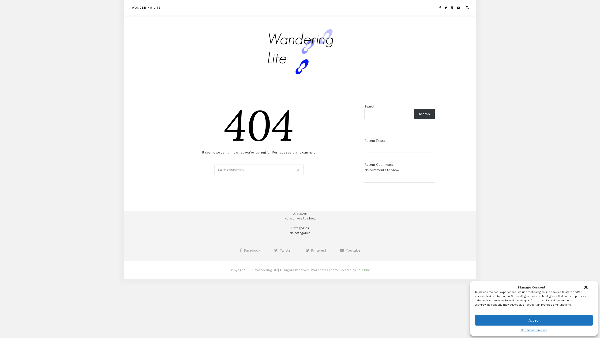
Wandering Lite (146, 7)
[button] (586, 287)
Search (369, 106)
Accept (534, 320)
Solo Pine (364, 270)
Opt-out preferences (534, 330)
